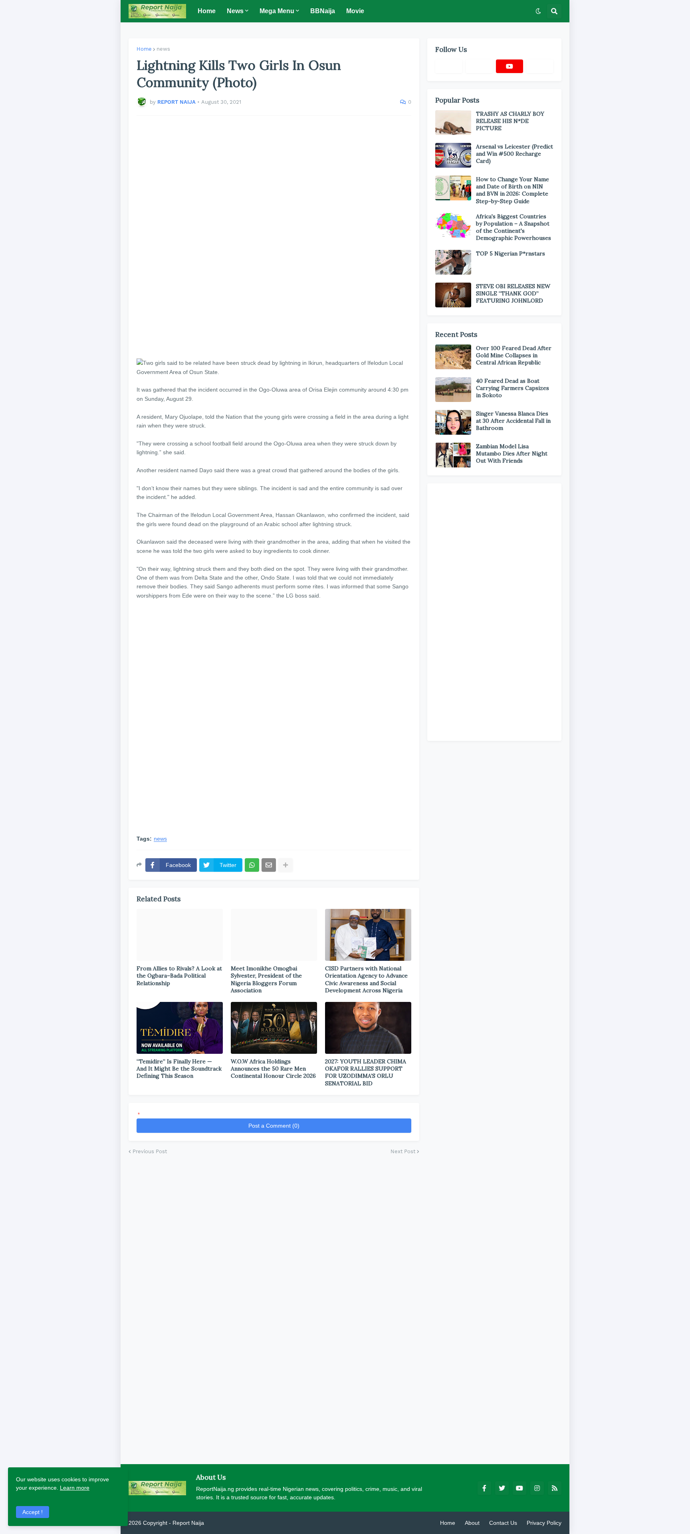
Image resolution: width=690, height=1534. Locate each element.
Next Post (403, 1151)
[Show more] (285, 865)
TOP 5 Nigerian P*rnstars (510, 253)
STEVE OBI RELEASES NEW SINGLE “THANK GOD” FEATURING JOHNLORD (513, 293)
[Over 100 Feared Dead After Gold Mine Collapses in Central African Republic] (453, 356)
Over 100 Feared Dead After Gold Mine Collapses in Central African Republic (513, 355)
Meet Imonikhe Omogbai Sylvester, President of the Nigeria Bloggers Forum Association (266, 979)
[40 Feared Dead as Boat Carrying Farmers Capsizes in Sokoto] (453, 389)
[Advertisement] (274, 233)
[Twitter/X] (479, 66)
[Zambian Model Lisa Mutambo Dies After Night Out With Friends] (453, 455)
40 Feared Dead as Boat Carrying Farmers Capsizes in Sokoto (512, 388)
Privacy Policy (544, 1523)
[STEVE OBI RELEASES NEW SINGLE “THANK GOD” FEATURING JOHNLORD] (453, 295)
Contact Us (503, 1523)
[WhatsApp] (252, 865)
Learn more (74, 1488)
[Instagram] (539, 66)
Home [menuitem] (207, 11)
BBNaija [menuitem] (322, 11)
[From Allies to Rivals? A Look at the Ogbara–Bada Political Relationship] (180, 935)
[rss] (554, 1488)
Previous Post (150, 1151)
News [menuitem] (235, 11)
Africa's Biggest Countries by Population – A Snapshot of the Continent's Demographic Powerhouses (513, 227)
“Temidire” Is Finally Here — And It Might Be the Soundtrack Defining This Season (179, 1068)
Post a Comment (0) (273, 1125)
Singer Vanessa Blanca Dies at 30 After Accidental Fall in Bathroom (513, 420)
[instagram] (537, 1488)
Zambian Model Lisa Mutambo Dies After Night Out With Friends (511, 453)
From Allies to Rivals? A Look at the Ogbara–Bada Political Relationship (179, 975)
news (163, 48)
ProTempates (222, 1523)
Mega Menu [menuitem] (277, 11)
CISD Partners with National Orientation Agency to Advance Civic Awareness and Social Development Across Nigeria (366, 979)
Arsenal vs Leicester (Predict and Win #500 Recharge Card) (514, 153)
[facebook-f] (484, 1488)
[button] (538, 11)
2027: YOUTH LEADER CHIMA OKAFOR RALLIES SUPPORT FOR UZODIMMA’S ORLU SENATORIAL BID (365, 1072)
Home (144, 48)
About (472, 1523)
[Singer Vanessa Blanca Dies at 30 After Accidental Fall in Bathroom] (453, 422)
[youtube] (509, 66)
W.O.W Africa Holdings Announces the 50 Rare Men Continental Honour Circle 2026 (273, 1068)
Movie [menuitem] (355, 11)
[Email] (269, 865)
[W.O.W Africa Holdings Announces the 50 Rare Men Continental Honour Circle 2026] (274, 1028)
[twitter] (502, 1488)
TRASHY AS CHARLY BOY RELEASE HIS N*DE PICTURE (510, 121)
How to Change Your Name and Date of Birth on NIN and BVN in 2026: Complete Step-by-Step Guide (512, 190)
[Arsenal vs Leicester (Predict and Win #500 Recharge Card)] (453, 155)
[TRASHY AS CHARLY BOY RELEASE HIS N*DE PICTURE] (453, 122)
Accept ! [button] (32, 1512)
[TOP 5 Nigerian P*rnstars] (453, 262)
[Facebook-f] (448, 66)
